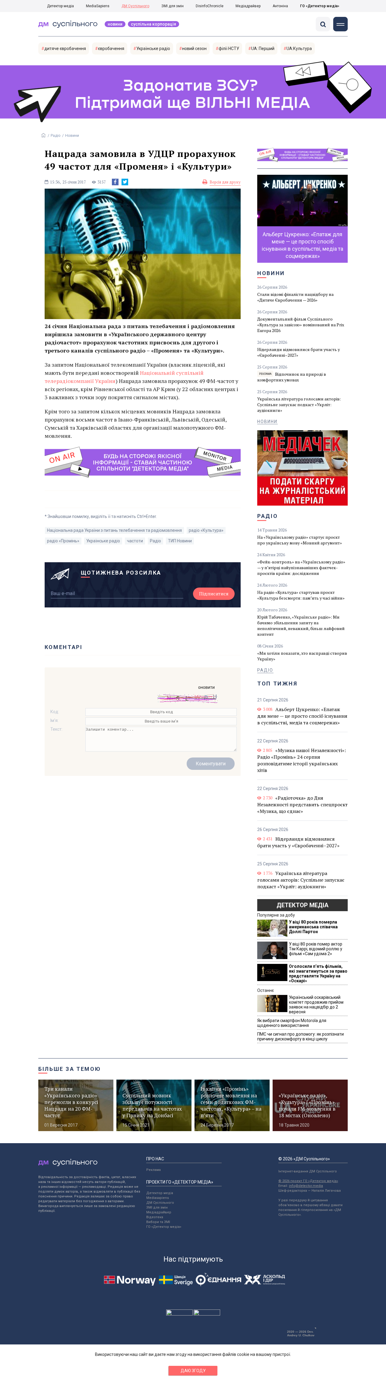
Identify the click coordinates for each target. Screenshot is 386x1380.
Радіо (56, 135)
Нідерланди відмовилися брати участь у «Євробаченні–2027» (298, 352)
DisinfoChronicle (209, 6)
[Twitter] (125, 182)
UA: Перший (262, 48)
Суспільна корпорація (153, 24)
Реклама (153, 1170)
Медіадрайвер (248, 6)
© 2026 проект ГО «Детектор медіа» (308, 1181)
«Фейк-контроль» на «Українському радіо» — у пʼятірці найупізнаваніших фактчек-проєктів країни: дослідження (301, 567)
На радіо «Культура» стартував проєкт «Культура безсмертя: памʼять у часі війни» (301, 595)
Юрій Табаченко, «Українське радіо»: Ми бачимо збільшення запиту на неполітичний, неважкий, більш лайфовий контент (301, 625)
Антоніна (280, 6)
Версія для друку (225, 182)
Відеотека (154, 1217)
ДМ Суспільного (135, 6)
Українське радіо (153, 48)
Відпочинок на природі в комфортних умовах (291, 377)
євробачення (111, 48)
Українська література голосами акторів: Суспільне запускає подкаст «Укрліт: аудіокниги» (299, 404)
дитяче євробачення (65, 48)
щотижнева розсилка (121, 572)
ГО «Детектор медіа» (319, 6)
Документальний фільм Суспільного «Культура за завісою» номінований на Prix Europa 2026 (300, 324)
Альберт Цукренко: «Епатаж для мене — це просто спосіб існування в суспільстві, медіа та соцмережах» (302, 716)
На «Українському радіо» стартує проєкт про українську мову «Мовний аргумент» (299, 540)
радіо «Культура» (206, 530)
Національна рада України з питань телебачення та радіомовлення (114, 530)
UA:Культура (299, 48)
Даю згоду (193, 1370)
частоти (135, 540)
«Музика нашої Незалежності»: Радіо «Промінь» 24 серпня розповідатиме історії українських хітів (301, 760)
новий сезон (194, 48)
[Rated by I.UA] (179, 1314)
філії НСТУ (229, 48)
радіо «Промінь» (63, 540)
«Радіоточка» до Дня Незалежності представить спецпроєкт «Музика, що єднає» (302, 804)
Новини (115, 24)
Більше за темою (69, 1069)
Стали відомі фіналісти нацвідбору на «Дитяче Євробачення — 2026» (295, 297)
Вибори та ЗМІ (158, 1222)
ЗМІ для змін (172, 6)
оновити (206, 687)
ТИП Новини (180, 540)
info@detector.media (306, 1186)
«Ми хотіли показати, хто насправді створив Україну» (302, 656)
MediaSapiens (97, 6)
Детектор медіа (60, 6)
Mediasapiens (157, 1198)
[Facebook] (115, 182)
